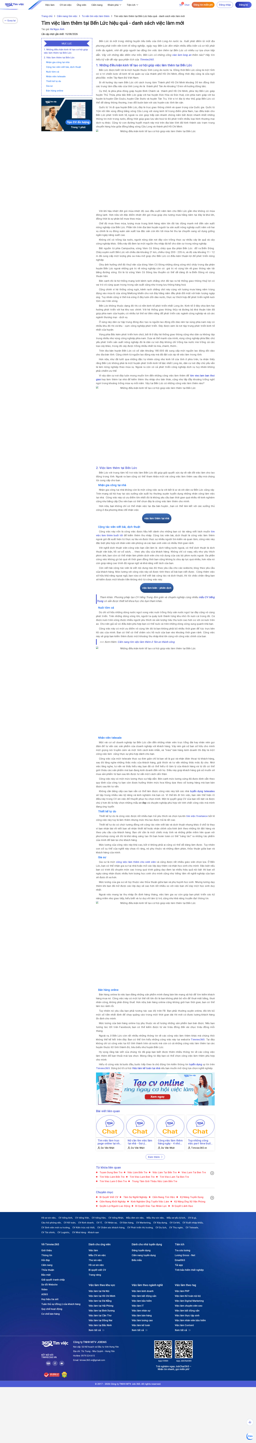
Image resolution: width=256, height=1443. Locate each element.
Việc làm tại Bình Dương (102, 1310)
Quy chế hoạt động (51, 1309)
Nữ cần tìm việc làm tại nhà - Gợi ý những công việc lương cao (140, 1142)
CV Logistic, (63, 1232)
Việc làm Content (184, 1325)
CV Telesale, (192, 1227)
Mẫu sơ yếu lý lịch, (176, 1217)
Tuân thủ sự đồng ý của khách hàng (60, 1304)
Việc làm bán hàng (142, 1315)
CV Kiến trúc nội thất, (83, 1227)
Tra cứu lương (182, 1250)
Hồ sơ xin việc (96, 1265)
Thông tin (46, 1255)
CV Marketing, (143, 1222)
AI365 (44, 1294)
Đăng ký (243, 4)
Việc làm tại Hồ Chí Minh (102, 1296)
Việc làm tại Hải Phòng (101, 1305)
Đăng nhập (225, 4)
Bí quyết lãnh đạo (182, 1205)
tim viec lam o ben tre (113, 1181)
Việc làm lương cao (142, 1320)
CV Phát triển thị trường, (140, 1227)
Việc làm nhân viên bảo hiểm (190, 1320)
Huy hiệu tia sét (50, 1299)
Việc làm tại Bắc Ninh (100, 1325)
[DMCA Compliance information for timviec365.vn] (64, 1375)
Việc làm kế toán (141, 1325)
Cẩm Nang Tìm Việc (163, 1197)
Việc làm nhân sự (141, 1310)
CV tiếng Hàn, (99, 1217)
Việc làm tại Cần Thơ (100, 1315)
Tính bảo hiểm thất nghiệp (189, 1270)
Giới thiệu (46, 1250)
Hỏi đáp (45, 1260)
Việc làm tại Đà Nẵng (100, 1300)
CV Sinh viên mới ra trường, (55, 1227)
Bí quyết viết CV (108, 1197)
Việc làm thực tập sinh (187, 1315)
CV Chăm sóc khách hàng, (111, 1227)
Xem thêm (154, 1156)
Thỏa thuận (47, 1270)
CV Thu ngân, (176, 1227)
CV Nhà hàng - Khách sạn (85, 1232)
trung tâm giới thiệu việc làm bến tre (154, 1181)
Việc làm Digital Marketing (189, 1300)
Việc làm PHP (182, 1291)
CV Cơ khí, (175, 1222)
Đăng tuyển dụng (141, 1250)
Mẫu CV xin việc (97, 1255)
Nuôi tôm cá (52, 71)
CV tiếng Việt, (82, 1217)
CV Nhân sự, (111, 1222)
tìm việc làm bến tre (112, 1176)
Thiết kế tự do (53, 81)
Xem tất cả (95, 1330)
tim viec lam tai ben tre (174, 1176)
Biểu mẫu (137, 1260)
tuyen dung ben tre (110, 1172)
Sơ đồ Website (49, 1284)
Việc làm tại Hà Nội (99, 1291)
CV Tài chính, (48, 1232)
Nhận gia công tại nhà (57, 62)
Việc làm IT (138, 1305)
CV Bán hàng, (127, 1222)
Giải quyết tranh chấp (53, 1279)
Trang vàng (95, 1274)
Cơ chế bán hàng (50, 1313)
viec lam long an (181, 55)
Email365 (180, 1260)
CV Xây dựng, (160, 1222)
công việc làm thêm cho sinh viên (136, 862)
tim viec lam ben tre (142, 1176)
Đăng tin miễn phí (203, 4)
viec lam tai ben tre (193, 1172)
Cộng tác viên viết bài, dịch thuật (63, 67)
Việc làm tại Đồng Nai (100, 1320)
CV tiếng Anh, (66, 1217)
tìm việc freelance (197, 816)
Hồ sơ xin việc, (48, 1217)
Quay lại (10, 20)
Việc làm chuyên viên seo (188, 1305)
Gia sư (49, 85)
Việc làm (50, 4)
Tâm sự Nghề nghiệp (135, 1197)
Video (44, 1289)
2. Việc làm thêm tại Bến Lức (59, 57)
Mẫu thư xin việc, (155, 1217)
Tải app (179, 1265)
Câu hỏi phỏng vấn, (51, 1222)
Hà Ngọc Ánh (57, 29)
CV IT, (99, 1222)
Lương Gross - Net (185, 1255)
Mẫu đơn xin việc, (135, 1217)
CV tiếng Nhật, (116, 1217)
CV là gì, (192, 1217)
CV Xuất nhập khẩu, (193, 1222)
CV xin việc (66, 4)
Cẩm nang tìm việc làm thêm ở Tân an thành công (146, 642)
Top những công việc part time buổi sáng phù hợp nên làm (199, 1142)
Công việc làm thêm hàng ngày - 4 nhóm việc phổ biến (170, 1142)
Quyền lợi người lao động (114, 1205)
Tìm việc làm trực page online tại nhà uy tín (109, 1142)
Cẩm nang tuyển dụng (144, 1255)
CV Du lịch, (161, 1227)
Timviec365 (146, 59)
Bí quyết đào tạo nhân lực (151, 1205)
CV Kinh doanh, (86, 1222)
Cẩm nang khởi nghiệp (112, 1201)
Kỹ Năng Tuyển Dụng (191, 1197)
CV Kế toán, (70, 1222)
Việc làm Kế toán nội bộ (188, 1296)
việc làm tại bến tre (164, 1172)
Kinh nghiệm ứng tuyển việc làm (149, 1201)
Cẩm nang (97, 4)
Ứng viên (81, 4)
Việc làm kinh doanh (142, 1291)
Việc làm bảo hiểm (142, 1300)
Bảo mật (46, 1274)
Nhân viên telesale (56, 76)
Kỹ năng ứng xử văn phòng (189, 1201)
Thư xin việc (95, 1260)
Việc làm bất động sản (144, 1296)
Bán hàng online (54, 90)
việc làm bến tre (137, 1172)
